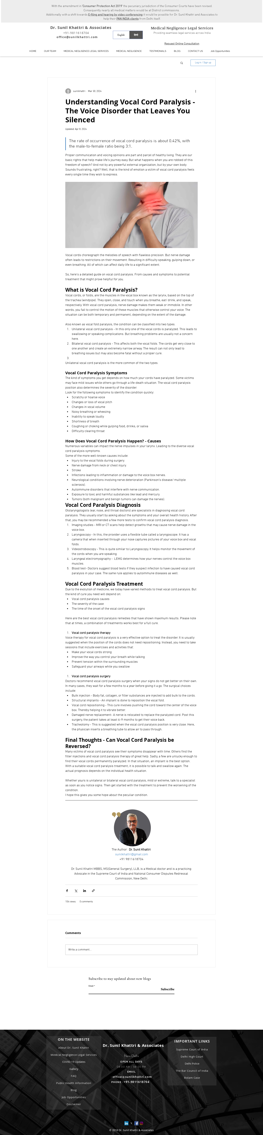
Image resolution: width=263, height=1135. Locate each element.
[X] (131, 1123)
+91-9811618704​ (136, 1082)
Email (91, 986)
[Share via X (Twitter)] (75, 890)
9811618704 (79, 33)
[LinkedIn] (126, 1123)
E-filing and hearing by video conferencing (115, 15)
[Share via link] (93, 890)
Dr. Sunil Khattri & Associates (80, 27)
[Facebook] (136, 1123)
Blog (74, 1090)
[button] (128, 51)
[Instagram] (141, 1123)
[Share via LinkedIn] (84, 890)
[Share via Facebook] (67, 890)
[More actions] (195, 91)
